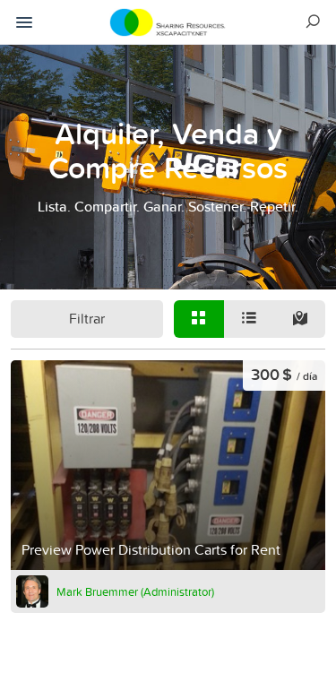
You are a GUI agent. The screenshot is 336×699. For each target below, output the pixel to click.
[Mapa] (299, 319)
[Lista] (249, 319)
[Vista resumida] (199, 319)
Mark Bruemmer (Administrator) (135, 591)
